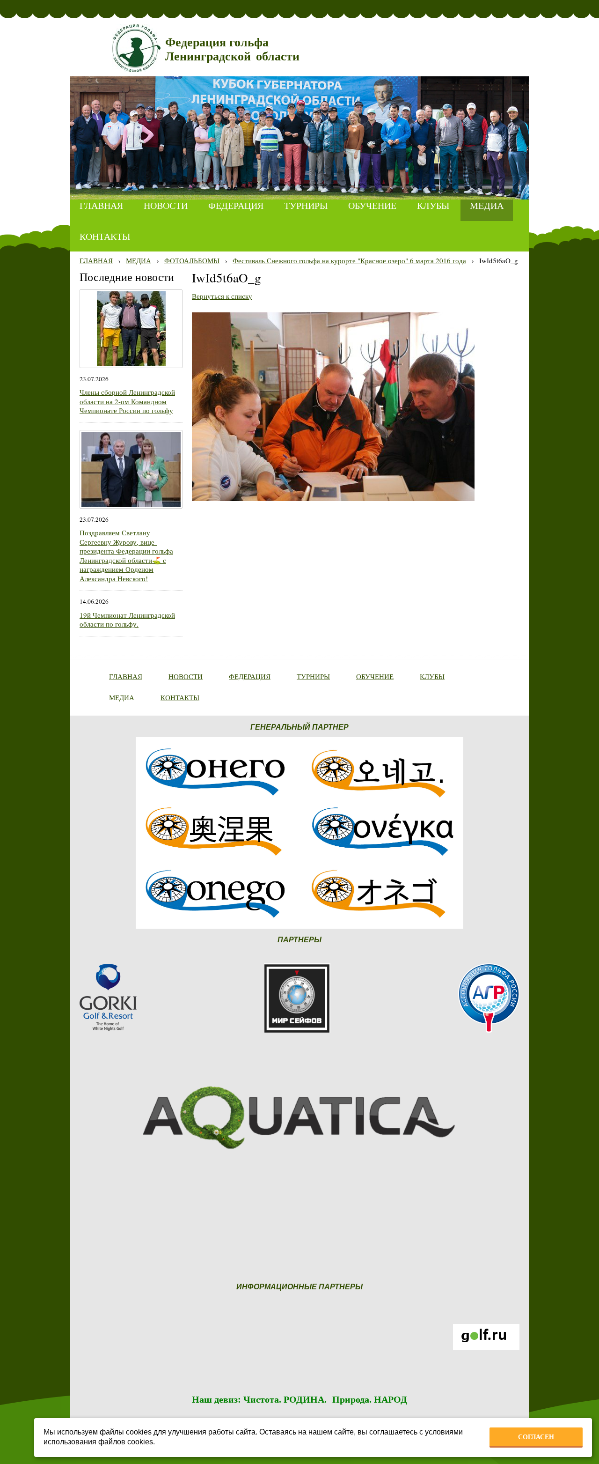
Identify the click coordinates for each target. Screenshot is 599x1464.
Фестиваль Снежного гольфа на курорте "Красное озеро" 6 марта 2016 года (349, 260)
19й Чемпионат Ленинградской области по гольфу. (127, 619)
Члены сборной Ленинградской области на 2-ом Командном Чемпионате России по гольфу (127, 401)
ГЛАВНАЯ (96, 260)
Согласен (536, 1437)
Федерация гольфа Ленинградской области (232, 49)
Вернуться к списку (222, 296)
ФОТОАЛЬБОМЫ (191, 260)
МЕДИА (138, 260)
